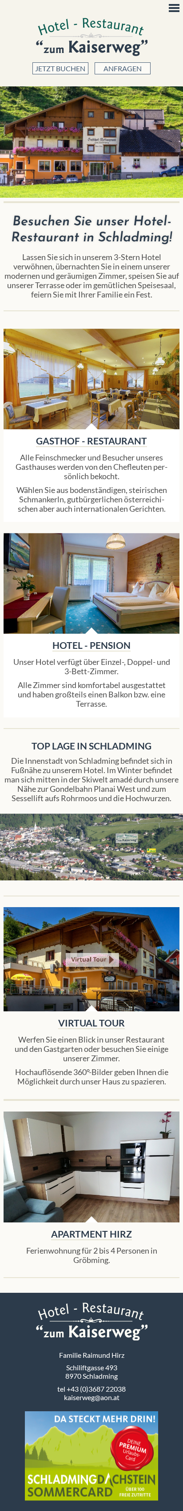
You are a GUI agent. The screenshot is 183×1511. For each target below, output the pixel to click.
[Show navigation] (174, 8)
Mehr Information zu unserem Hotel (91, 583)
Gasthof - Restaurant (91, 440)
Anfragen (122, 68)
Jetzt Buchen (60, 68)
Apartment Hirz (92, 1167)
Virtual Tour (91, 959)
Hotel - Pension (91, 645)
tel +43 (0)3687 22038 (91, 1389)
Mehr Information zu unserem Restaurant (91, 379)
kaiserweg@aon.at (91, 1397)
